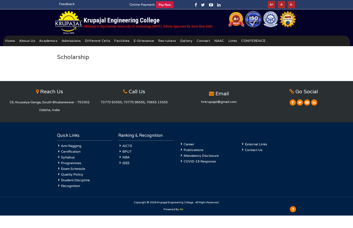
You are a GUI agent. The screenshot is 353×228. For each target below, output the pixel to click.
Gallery (186, 41)
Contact (203, 41)
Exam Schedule (73, 169)
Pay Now (165, 4)
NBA (126, 157)
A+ (271, 4)
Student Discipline (75, 180)
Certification (70, 151)
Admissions (71, 41)
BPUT (127, 151)
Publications (193, 150)
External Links (256, 144)
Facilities (122, 41)
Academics (48, 41)
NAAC (219, 41)
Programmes (71, 163)
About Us (27, 41)
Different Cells (97, 41)
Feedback (67, 4)
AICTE (127, 146)
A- (291, 4)
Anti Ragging (71, 146)
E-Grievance (144, 41)
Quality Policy (72, 174)
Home (10, 41)
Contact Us (254, 150)
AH (181, 209)
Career (189, 144)
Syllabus (68, 157)
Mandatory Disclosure (201, 155)
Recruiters (167, 41)
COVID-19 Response (200, 161)
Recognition (70, 186)
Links (232, 41)
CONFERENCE (253, 41)
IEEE (126, 163)
